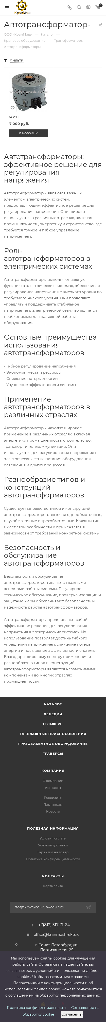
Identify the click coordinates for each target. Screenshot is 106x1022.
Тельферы (52, 724)
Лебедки (53, 714)
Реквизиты (53, 797)
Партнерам (53, 804)
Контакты (53, 788)
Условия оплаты (53, 838)
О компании (53, 781)
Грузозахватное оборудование (53, 744)
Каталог (53, 704)
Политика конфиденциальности (53, 859)
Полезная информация (53, 828)
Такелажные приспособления (53, 734)
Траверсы (53, 754)
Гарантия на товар (53, 852)
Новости (53, 811)
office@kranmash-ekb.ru (57, 934)
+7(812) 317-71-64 (54, 925)
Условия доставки (53, 845)
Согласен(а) (72, 1014)
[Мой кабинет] (88, 7)
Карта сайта (53, 886)
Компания (52, 771)
